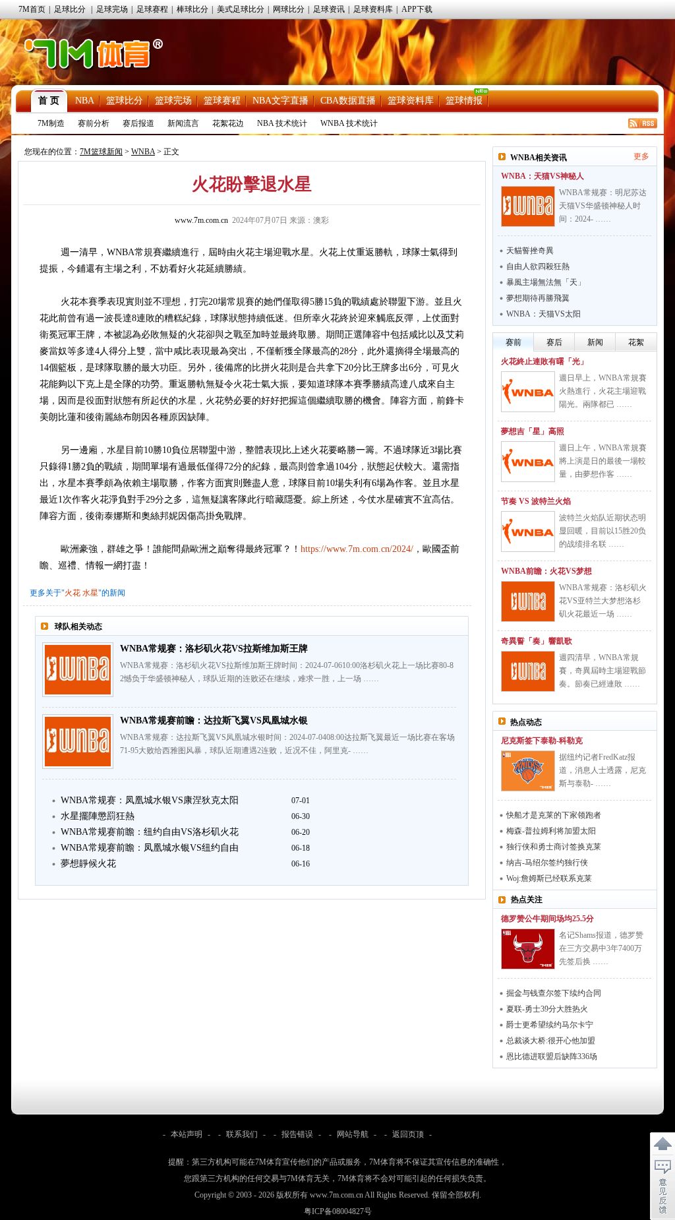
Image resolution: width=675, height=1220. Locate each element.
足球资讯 (329, 9)
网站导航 (352, 1134)
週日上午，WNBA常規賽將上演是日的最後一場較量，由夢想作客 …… (603, 461)
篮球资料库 (411, 101)
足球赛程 (152, 9)
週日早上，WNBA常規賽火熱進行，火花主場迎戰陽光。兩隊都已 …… (603, 391)
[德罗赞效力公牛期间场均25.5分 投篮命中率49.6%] (528, 949)
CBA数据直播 (348, 101)
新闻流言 (183, 123)
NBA (84, 101)
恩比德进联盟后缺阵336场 (551, 1056)
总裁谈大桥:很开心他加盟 (550, 1040)
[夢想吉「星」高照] (528, 461)
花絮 (636, 342)
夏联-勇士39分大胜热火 (547, 1009)
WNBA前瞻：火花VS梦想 (546, 571)
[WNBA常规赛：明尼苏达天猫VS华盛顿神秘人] (528, 206)
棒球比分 (192, 9)
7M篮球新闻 (101, 151)
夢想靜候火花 (88, 864)
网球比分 (289, 9)
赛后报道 (138, 123)
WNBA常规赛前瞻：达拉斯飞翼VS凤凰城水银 (214, 720)
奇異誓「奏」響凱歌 (536, 641)
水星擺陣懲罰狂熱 (97, 816)
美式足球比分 (240, 9)
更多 (641, 156)
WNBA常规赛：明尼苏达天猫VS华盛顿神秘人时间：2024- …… (603, 206)
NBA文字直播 (280, 101)
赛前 (513, 342)
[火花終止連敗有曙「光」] (528, 391)
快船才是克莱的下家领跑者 (553, 815)
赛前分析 (93, 123)
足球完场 (112, 9)
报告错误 (297, 1134)
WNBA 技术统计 (349, 123)
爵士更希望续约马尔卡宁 (549, 1024)
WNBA (143, 151)
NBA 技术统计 (282, 123)
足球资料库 (373, 9)
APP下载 (416, 9)
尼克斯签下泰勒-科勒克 (542, 740)
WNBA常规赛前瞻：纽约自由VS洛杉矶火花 (150, 832)
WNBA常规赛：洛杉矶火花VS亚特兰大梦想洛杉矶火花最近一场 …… (603, 601)
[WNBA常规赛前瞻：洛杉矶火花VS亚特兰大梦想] (528, 601)
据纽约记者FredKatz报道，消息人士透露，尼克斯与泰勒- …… (602, 770)
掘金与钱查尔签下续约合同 (553, 993)
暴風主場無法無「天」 (545, 282)
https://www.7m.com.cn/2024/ (357, 549)
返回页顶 (408, 1134)
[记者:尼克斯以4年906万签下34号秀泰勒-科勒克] (528, 770)
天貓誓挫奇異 (530, 250)
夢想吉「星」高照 (532, 431)
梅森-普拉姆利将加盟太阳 (551, 831)
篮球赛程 (222, 101)
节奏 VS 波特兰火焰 (536, 501)
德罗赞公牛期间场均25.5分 (547, 918)
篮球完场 (173, 101)
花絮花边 (228, 123)
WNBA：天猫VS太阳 (543, 314)
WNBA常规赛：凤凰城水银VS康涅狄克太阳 (150, 800)
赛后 (554, 342)
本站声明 (186, 1134)
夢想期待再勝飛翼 (538, 298)
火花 (72, 592)
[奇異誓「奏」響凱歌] (528, 671)
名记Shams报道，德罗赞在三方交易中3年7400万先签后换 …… (601, 948)
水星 (90, 592)
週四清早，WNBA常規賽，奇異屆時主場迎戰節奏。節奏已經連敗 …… (602, 670)
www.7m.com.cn (201, 220)
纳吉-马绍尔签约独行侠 (547, 862)
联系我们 (242, 1134)
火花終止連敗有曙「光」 (544, 361)
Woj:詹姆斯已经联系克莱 (549, 878)
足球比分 (70, 9)
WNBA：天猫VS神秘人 (542, 176)
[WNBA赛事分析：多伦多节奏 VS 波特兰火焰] (528, 531)
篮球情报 (464, 101)
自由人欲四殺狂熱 (538, 266)
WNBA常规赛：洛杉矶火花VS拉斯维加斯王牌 (214, 649)
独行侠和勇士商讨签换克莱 (553, 846)
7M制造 (51, 123)
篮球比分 (124, 101)
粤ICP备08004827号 (338, 1211)
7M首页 (31, 9)
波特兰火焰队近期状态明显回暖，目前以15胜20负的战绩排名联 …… (602, 531)
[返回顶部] (662, 1144)
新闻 (595, 342)
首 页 (48, 101)
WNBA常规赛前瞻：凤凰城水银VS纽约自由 (150, 848)
